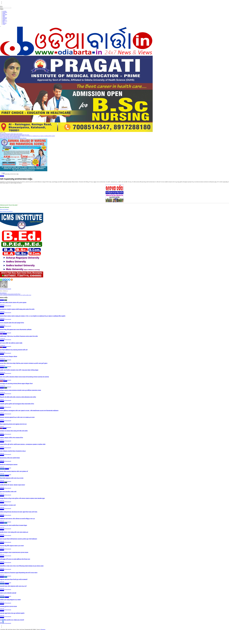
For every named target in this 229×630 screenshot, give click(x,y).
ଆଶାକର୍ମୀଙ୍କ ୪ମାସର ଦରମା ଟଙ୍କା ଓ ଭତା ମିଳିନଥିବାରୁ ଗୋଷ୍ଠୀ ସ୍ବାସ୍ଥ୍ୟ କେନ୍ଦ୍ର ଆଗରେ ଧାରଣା (21, 565)
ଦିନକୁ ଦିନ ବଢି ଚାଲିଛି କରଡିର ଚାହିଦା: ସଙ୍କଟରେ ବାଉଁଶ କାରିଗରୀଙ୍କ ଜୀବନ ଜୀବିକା (18, 397)
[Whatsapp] (1, 280)
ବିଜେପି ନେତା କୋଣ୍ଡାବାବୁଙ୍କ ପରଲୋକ (8, 464)
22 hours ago (2, 392)
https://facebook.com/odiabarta (6, 211)
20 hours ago (2, 365)
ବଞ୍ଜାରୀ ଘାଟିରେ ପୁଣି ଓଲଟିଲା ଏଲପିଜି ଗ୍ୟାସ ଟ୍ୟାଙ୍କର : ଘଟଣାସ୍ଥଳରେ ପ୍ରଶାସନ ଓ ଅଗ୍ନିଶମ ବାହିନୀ (22, 444)
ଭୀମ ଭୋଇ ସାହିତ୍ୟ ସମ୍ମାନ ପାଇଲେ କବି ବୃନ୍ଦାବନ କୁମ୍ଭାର (13, 302)
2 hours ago (2, 304)
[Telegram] (9, 280)
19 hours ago (2, 358)
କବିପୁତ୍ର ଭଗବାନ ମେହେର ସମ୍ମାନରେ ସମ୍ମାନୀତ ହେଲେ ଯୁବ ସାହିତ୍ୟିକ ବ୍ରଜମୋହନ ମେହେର (20, 390)
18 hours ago (2, 352)
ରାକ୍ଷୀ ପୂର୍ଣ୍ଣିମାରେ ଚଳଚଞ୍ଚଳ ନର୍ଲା (8, 505)
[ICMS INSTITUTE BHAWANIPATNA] (21, 277)
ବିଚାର (3, 21)
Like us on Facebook (4, 209)
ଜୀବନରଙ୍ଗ (4, 18)
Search (1, 6)
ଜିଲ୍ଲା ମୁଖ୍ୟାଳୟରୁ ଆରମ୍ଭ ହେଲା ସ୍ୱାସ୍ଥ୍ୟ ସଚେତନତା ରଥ (13, 424)
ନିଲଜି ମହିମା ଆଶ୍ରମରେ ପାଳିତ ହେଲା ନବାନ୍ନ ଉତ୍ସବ (12, 478)
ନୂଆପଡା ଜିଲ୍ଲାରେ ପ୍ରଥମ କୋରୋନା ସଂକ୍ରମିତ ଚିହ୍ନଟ (10, 293)
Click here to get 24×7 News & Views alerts (8, 204)
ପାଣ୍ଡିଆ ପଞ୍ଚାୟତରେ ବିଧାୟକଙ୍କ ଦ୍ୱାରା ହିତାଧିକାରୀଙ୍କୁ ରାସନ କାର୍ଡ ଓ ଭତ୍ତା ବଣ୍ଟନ (18, 572)
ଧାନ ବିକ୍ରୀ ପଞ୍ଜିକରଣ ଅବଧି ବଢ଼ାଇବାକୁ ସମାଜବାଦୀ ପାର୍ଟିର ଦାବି (13, 349)
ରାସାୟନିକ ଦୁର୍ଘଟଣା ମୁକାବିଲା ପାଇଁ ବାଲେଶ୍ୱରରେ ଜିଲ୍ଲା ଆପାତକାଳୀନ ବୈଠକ (17, 403)
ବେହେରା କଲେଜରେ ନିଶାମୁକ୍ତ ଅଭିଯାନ (8, 356)
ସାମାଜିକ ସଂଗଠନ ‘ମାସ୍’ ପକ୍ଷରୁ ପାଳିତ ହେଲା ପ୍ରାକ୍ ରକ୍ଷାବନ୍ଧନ (14, 532)
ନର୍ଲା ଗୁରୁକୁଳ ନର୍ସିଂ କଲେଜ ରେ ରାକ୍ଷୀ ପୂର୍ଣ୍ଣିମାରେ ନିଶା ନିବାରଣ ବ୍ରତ (15, 559)
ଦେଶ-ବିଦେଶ (4, 12)
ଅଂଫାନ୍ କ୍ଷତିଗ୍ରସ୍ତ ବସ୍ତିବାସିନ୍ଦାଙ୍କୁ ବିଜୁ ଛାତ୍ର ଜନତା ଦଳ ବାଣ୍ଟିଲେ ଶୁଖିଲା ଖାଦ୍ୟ (15, 295)
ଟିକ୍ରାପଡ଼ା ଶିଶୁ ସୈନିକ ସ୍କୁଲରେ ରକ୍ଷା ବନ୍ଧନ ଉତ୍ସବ (12, 545)
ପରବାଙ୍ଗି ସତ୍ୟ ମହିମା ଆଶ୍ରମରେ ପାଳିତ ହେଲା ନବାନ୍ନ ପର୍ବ (13, 586)
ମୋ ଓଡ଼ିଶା (4, 11)
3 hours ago (2, 318)
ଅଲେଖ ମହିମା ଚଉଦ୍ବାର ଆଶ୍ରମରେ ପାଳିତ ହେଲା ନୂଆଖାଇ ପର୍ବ (14, 471)
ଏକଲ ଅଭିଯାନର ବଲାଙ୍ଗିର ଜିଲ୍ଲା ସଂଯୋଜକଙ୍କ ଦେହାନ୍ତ (13, 451)
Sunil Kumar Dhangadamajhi (5, 288)
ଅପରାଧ (3, 19)
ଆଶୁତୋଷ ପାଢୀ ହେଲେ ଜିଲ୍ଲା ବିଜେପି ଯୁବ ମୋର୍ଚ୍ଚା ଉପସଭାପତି (13, 579)
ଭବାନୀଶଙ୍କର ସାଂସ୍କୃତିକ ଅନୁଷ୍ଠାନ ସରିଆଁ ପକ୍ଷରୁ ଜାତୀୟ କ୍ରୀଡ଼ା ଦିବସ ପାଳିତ (17, 309)
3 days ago (2, 527)
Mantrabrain (43, 629)
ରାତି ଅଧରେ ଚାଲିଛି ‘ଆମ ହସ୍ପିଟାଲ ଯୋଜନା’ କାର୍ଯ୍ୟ (11, 343)
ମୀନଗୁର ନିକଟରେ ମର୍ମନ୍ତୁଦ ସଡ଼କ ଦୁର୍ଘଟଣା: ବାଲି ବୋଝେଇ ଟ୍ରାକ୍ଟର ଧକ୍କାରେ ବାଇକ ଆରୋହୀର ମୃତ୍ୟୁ (22, 498)
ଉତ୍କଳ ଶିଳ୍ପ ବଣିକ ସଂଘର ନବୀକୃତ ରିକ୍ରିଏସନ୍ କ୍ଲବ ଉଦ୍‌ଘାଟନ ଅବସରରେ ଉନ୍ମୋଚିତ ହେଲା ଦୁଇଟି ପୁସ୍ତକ (23, 363)
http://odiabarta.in (3, 292)
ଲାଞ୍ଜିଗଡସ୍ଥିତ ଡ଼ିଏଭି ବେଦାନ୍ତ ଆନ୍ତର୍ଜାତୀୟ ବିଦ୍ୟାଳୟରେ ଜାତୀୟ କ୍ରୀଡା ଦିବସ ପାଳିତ (19, 336)
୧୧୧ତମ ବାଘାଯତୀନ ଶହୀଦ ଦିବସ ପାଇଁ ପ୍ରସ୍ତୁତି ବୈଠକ (12, 322)
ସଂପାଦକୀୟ (4, 23)
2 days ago (2, 453)
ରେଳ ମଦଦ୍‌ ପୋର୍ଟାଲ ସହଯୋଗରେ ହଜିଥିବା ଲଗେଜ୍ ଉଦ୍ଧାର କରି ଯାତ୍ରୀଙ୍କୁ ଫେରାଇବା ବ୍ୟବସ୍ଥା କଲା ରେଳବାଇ (24, 376)
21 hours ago (2, 385)
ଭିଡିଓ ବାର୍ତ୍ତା (4, 20)
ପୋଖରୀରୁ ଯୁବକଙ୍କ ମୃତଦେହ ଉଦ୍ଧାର (8, 606)
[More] (11, 280)
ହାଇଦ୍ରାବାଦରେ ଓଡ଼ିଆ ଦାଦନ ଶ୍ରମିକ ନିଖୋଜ (10, 457)
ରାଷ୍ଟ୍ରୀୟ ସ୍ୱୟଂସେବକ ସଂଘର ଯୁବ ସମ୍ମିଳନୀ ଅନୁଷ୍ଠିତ (12, 613)
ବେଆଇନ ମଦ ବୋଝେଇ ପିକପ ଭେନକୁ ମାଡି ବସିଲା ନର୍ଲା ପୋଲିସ (14, 430)
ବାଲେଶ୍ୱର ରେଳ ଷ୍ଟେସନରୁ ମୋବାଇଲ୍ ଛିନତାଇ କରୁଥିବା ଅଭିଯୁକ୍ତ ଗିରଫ (16, 383)
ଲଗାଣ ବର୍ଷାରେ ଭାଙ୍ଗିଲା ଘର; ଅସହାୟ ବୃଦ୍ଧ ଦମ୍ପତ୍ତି (12, 619)
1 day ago (2, 399)
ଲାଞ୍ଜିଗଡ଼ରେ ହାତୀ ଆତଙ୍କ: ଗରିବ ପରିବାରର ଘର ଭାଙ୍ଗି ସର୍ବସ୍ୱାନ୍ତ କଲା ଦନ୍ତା (17, 518)
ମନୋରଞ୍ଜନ (4, 17)
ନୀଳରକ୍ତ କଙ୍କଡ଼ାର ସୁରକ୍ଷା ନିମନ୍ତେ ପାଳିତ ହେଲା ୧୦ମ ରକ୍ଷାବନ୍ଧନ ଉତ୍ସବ (17, 417)
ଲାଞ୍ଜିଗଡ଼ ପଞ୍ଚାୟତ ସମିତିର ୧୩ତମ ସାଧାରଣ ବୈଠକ (11, 437)
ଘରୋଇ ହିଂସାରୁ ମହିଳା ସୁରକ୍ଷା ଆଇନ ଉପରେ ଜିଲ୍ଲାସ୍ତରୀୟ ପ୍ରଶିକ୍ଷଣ (15, 329)
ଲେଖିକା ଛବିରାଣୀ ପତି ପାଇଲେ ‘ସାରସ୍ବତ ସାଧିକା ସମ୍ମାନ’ (12, 484)
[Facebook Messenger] (5, 280)
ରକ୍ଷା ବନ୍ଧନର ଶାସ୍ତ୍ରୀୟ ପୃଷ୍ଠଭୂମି (8, 593)
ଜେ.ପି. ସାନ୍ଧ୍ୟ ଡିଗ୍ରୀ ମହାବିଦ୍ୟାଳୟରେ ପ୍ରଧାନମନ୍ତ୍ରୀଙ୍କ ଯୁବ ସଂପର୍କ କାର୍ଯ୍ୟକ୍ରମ (18, 538)
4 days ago (2, 615)
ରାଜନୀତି (3, 13)
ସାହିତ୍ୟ (3, 15)
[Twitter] (7, 280)
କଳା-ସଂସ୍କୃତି (4, 14)
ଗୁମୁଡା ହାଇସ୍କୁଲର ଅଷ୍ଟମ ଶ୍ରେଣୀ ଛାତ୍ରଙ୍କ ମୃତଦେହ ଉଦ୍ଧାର (14, 552)
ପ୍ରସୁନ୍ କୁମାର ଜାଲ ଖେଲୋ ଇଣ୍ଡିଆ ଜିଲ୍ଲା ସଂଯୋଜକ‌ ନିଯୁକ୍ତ (13, 525)
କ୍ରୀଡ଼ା (3, 16)
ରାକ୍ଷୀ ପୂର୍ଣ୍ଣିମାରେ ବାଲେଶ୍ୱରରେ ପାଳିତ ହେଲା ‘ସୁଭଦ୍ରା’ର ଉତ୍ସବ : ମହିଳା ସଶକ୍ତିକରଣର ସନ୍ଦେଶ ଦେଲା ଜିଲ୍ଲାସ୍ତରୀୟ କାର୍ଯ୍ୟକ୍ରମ (29, 410)
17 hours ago (2, 338)
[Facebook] (3, 280)
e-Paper (3, 24)
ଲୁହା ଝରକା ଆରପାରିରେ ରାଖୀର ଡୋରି (8, 491)
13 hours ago (2, 325)
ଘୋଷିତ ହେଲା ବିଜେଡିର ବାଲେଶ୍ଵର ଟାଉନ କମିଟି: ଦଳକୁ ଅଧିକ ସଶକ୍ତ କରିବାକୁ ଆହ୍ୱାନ (19, 370)
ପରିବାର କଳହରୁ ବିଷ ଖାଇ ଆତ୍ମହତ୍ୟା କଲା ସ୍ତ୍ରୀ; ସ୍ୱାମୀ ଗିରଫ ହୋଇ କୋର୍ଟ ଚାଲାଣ (18, 511)
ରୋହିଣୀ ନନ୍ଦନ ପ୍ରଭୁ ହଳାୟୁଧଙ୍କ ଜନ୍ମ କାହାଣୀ (10, 599)
